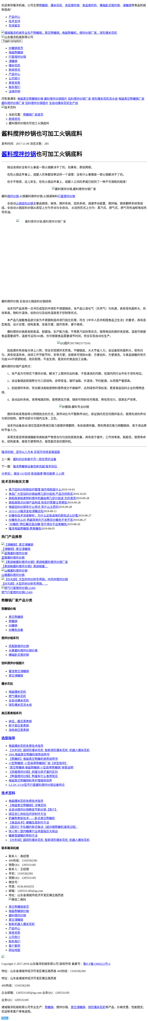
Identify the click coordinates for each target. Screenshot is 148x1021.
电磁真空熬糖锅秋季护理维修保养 (30, 780)
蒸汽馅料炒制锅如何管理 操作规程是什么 (35, 489)
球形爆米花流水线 (20, 704)
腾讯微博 (49, 473)
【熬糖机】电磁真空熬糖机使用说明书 (33, 758)
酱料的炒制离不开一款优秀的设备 (34, 459)
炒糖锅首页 (16, 48)
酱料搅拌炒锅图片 (55, 98)
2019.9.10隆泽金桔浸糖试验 (26, 511)
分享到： (7, 473)
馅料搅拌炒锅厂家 (79, 98)
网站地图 (14, 950)
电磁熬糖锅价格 (19, 911)
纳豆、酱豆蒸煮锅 (20, 721)
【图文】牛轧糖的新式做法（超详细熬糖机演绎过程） (43, 826)
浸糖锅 (127, 5)
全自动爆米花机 (19, 700)
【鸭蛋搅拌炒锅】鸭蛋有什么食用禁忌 (33, 776)
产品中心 (14, 16)
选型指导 (8, 738)
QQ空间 (25, 473)
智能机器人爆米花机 (22, 924)
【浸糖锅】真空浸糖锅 (15, 549)
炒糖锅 (13, 625)
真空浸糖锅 (16, 675)
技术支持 (14, 21)
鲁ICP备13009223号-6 (96, 963)
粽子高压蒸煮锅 (19, 725)
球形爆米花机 (96, 1007)
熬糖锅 (43, 5)
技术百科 (8, 793)
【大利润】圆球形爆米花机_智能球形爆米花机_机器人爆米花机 (49, 750)
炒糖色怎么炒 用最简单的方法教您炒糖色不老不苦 (41, 519)
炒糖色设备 (16, 629)
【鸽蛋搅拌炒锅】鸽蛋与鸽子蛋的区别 (33, 771)
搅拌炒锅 (13, 196)
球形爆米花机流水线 (105, 98)
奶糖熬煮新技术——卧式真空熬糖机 (32, 818)
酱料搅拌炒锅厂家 (13, 103)
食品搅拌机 (89, 5)
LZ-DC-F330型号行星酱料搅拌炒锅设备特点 (37, 784)
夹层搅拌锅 (72, 5)
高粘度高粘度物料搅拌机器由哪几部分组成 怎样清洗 (42, 498)
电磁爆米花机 (17, 691)
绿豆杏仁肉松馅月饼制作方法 (27, 813)
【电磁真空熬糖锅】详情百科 (27, 805)
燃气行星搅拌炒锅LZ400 (16, 592)
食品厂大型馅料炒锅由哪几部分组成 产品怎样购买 (41, 493)
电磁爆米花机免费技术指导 (26, 745)
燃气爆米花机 (17, 696)
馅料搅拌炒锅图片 (36, 103)
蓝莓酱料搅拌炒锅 (13, 557)
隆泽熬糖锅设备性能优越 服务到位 (35, 466)
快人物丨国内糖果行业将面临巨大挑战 (33, 831)
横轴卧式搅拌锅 (110, 5)
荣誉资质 (14, 82)
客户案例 (14, 945)
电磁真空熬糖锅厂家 (131, 98)
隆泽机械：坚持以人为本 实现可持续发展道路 (30, 452)
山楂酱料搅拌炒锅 (13, 575)
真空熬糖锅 (16, 616)
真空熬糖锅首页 (19, 906)
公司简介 (14, 78)
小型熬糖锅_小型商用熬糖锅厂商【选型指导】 (38, 763)
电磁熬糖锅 (16, 52)
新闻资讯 (14, 69)
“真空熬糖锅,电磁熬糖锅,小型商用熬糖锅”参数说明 (41, 767)
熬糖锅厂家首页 (33, 114)
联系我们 (14, 87)
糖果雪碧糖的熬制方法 (23, 835)
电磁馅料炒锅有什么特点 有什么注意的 (33, 506)
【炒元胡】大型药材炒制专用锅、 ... (24, 583)
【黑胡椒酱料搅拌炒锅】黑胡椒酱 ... (24, 566)
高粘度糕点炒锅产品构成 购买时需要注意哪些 (38, 502)
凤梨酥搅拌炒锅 (19, 646)
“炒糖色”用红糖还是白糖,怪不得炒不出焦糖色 (38, 524)
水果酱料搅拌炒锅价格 (23, 650)
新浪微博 (37, 473)
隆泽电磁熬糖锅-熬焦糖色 (25, 528)
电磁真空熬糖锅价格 (30, 98)
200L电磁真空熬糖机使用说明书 (29, 754)
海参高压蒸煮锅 (19, 729)
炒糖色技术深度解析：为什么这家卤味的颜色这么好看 (43, 515)
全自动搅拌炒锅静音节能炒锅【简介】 (33, 809)
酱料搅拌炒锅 (18, 154)
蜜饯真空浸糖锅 (19, 671)
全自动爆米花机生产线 (63, 103)
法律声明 (14, 91)
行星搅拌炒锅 (17, 56)
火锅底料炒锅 (24, 203)
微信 (16, 473)
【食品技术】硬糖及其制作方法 (29, 822)
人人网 (60, 473)
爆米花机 (56, 5)
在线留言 (14, 25)
